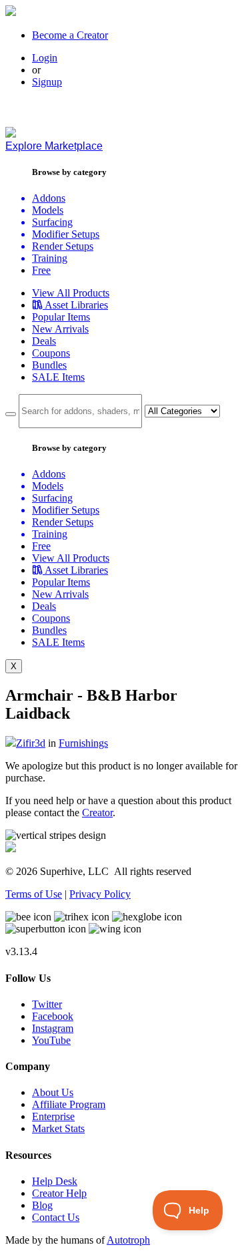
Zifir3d (30, 743)
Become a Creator (70, 35)
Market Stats (58, 1128)
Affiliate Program (68, 1104)
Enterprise (53, 1116)
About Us (52, 1092)
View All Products (70, 293)
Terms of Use (33, 894)
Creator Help (59, 1193)
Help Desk (54, 1181)
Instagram (52, 1028)
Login (44, 57)
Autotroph (128, 1240)
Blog (42, 1205)
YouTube (51, 1040)
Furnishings (83, 743)
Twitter (47, 1004)
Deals (44, 341)
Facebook (52, 1016)
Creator (97, 812)
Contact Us (55, 1217)
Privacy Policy (100, 894)
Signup (47, 81)
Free (41, 270)
